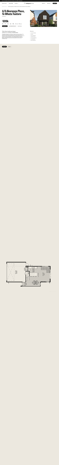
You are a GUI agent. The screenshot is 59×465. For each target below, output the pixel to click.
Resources (48, 3)
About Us (43, 3)
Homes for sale (4, 3)
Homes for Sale (4, 6)
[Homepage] (29, 3)
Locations (16, 3)
